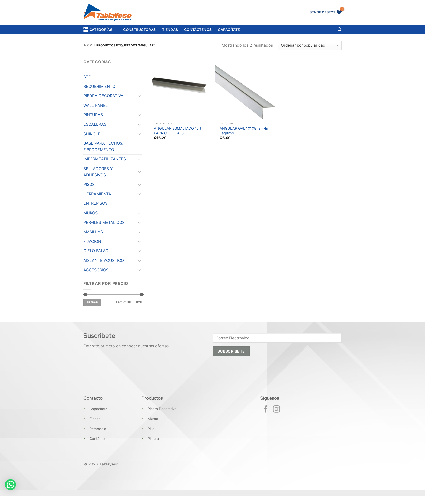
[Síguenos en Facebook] (265, 410)
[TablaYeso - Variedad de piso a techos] (107, 12)
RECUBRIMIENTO (99, 86)
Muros (153, 419)
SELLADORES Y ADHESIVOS (98, 171)
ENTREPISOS (95, 203)
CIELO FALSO (95, 250)
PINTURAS (93, 114)
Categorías (101, 29)
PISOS (89, 184)
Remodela (98, 429)
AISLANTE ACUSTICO (103, 260)
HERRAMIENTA (97, 193)
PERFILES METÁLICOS (104, 222)
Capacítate (229, 29)
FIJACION (92, 241)
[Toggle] (139, 96)
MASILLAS (93, 231)
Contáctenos (198, 29)
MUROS (90, 212)
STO (87, 76)
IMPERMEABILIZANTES (104, 158)
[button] (340, 29)
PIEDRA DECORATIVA (103, 95)
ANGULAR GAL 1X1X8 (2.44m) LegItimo (245, 130)
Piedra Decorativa (162, 409)
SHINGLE (91, 133)
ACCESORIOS (95, 269)
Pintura (153, 438)
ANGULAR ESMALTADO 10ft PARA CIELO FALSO (177, 130)
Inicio (87, 45)
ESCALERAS (94, 124)
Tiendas (170, 29)
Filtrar (92, 302)
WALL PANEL (95, 105)
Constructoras (139, 29)
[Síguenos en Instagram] (276, 410)
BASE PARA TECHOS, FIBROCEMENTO (103, 146)
